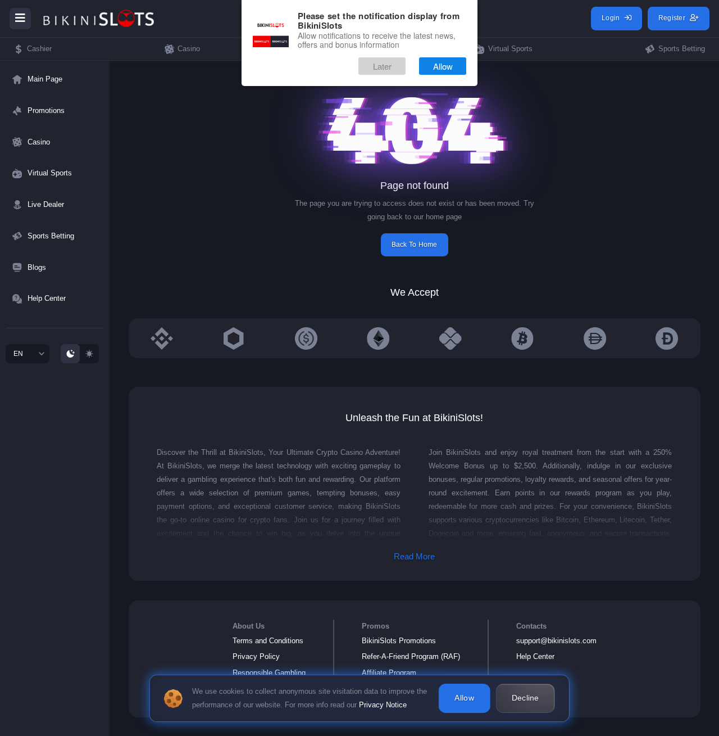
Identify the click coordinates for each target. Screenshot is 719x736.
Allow (443, 66)
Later (382, 66)
